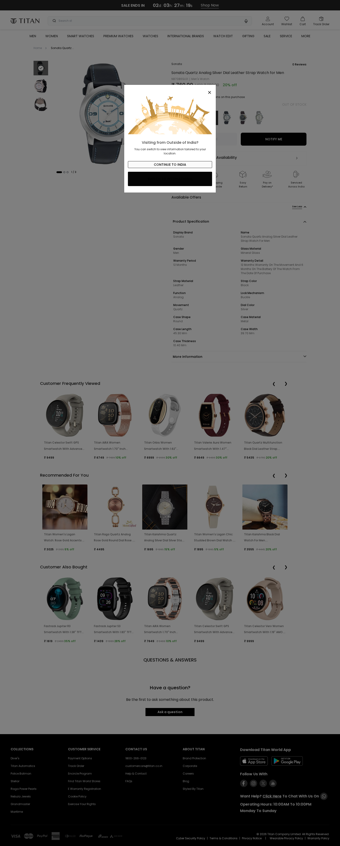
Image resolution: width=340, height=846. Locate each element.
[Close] (170, 90)
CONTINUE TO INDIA (170, 164)
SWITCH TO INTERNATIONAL (170, 179)
